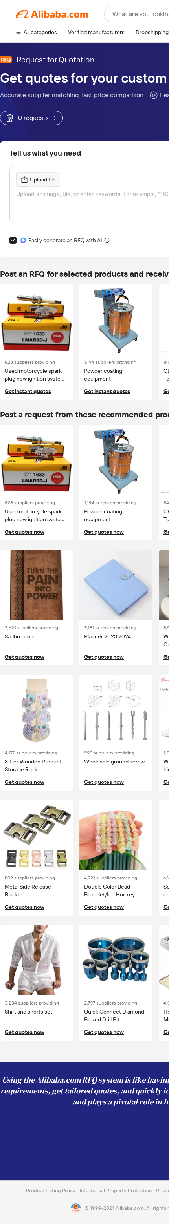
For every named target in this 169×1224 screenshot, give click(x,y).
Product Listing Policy (51, 1190)
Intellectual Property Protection (116, 1190)
